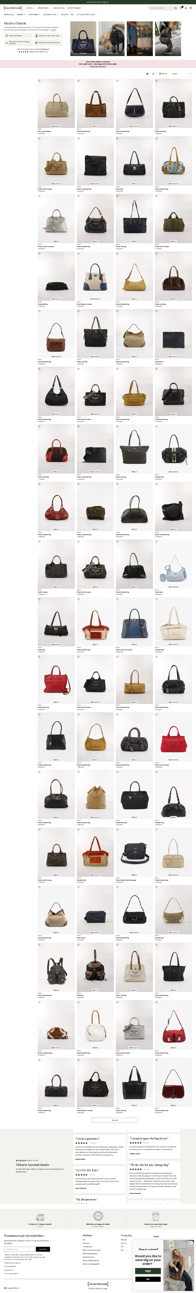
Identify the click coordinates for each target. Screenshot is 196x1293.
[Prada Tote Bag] (134, 218)
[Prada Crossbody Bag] (95, 161)
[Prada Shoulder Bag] (95, 103)
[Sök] (175, 8)
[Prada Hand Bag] (173, 103)
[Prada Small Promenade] (56, 218)
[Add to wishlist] (39, 81)
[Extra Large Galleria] (56, 103)
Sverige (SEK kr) (12, 1288)
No (148, 1279)
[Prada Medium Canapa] (95, 1082)
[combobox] (163, 8)
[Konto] (186, 8)
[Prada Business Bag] (173, 391)
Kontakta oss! (45, 49)
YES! (148, 1271)
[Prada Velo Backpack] (56, 967)
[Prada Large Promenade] (134, 621)
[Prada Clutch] (95, 909)
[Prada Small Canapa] (56, 161)
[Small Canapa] (56, 564)
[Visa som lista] (153, 73)
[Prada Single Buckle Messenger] (134, 852)
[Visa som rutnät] (147, 73)
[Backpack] (95, 967)
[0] (181, 8)
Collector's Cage (101, 1289)
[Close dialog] (191, 1242)
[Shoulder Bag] (173, 449)
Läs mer (53, 30)
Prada (40, 129)
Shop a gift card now (98, 66)
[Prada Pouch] (173, 333)
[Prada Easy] (134, 161)
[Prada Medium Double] (95, 276)
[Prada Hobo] (173, 564)
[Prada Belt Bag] (56, 276)
